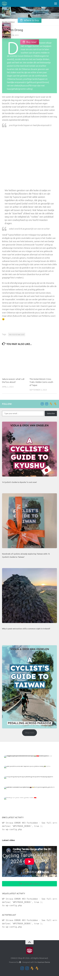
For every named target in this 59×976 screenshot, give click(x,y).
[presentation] (29, 449)
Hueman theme (43, 962)
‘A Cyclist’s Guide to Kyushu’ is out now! (19, 482)
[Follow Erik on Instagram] (42, 403)
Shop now (29, 732)
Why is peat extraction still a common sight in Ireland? (26, 629)
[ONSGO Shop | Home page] (5, 3)
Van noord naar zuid (16, 334)
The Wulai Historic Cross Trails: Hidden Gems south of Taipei (41, 382)
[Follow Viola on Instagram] (46, 403)
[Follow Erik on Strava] (51, 403)
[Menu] (55, 3)
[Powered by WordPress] (20, 962)
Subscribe (51, 413)
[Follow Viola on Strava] (55, 403)
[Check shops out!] (6, 10)
